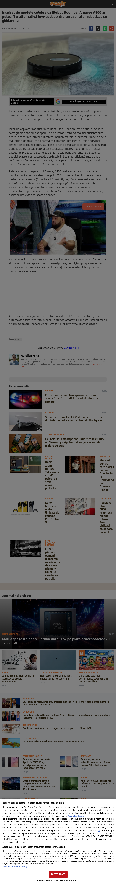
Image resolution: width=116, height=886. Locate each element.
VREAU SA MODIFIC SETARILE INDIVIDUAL (57, 881)
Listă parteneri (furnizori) (14, 867)
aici (99, 831)
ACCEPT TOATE (58, 874)
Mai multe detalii (75, 816)
